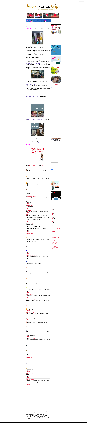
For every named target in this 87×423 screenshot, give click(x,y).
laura (27, 182)
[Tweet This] (47, 164)
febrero (52, 248)
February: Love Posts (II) (54, 243)
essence (31, 414)
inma (27, 294)
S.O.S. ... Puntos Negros (54, 246)
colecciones (36, 412)
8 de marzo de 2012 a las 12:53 (31, 261)
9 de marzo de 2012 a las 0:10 (31, 357)
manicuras (41, 415)
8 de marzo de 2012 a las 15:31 (33, 287)
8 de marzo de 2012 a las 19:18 (31, 330)
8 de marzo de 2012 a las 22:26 (32, 338)
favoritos (37, 414)
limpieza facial (35, 415)
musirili (28, 299)
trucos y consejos (41, 417)
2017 (52, 213)
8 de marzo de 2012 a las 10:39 (34, 210)
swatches (47, 416)
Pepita (28, 357)
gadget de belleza (40, 414)
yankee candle (30, 418)
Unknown (28, 233)
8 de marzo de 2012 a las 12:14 (34, 255)
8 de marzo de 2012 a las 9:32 (31, 182)
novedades (27, 416)
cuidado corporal (32, 413)
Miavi (27, 379)
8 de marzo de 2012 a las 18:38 (33, 321)
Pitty (27, 250)
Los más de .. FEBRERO (54, 242)
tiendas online (34, 417)
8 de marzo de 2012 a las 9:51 (33, 196)
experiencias (33, 414)
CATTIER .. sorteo (53, 231)
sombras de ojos (41, 416)
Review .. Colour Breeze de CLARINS (55, 239)
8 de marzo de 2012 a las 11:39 (32, 237)
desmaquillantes (28, 414)
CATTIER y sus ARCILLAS (54, 232)
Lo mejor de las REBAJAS (54, 25)
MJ (27, 330)
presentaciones (33, 416)
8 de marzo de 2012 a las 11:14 (32, 223)
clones (33, 412)
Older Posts (47, 396)
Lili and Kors (28, 321)
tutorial (44, 417)
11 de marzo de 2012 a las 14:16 (32, 373)
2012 (52, 217)
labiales (32, 415)
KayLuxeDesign (52, 422)
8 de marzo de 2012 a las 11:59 (31, 250)
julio (52, 222)
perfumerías (30, 416)
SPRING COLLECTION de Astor (55, 247)
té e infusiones (47, 417)
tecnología (27, 417)
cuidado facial (36, 413)
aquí (34, 46)
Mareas (28, 205)
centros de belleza (28, 412)
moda (46, 415)
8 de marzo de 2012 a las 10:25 (32, 205)
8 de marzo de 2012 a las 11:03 (31, 214)
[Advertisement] (38, 403)
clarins (31, 412)
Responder (28, 180)
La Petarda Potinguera (29, 383)
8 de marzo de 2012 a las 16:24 (32, 308)
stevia (44, 416)
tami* (27, 214)
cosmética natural (44, 412)
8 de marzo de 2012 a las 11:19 (32, 233)
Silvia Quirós (28, 196)
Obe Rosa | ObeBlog (29, 210)
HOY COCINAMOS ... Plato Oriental (55, 240)
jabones (29, 415)
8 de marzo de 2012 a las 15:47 (31, 294)
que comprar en (37, 416)
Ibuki (27, 261)
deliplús (46, 413)
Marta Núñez (28, 287)
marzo (52, 225)
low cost (38, 415)
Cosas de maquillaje (29, 255)
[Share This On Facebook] (46, 164)
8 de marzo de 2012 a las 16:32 (31, 312)
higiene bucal (46, 414)
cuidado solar (39, 413)
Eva (27, 312)
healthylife (44, 414)
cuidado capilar (27, 413)
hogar (26, 415)
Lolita (28, 237)
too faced (37, 417)
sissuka (28, 223)
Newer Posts (29, 396)
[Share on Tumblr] (49, 164)
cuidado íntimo (43, 413)
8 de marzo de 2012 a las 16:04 (32, 299)
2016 (52, 214)
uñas (26, 418)
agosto (52, 221)
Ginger (28, 169)
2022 (52, 209)
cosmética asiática (40, 412)
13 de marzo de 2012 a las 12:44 (32, 379)
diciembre (53, 218)
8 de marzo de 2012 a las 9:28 (32, 169)
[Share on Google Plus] (48, 164)
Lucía (28, 373)
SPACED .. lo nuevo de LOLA (54, 230)
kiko (30, 415)
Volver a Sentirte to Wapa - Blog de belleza (42, 422)
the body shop (30, 417)
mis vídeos (44, 415)
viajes (28, 418)
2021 (52, 210)
